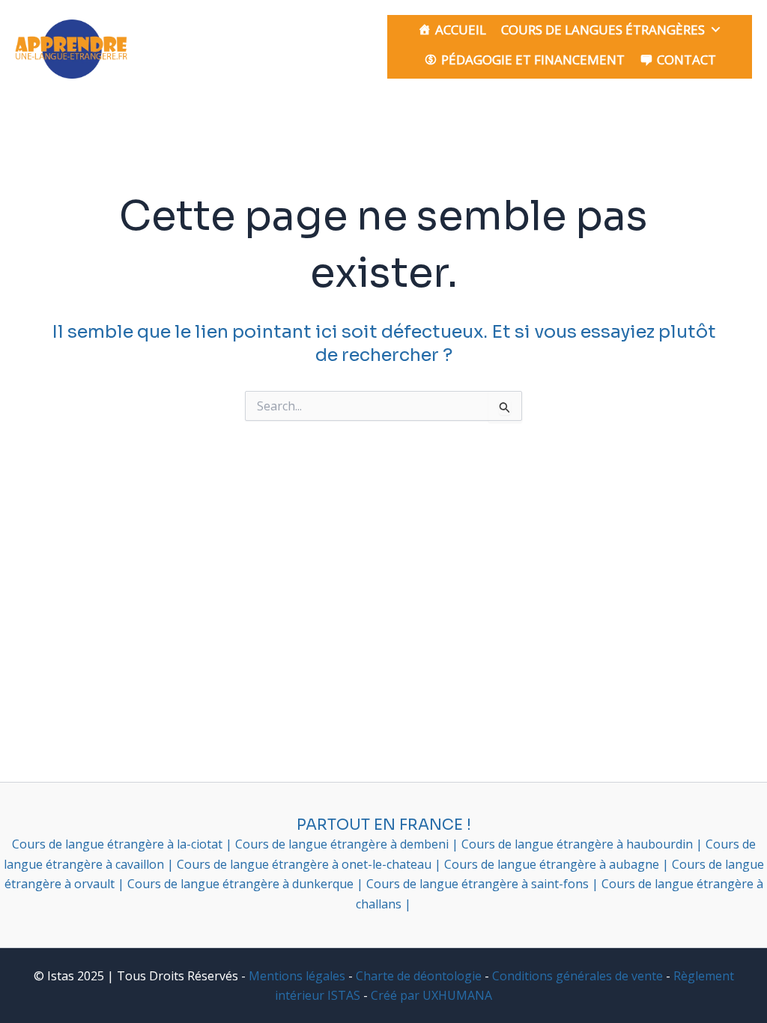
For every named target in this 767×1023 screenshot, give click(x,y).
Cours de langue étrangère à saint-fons (479, 883)
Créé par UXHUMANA (431, 995)
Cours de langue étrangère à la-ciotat (118, 844)
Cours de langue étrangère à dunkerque (242, 883)
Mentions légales (297, 976)
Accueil (460, 29)
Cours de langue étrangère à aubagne (553, 864)
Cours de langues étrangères (603, 29)
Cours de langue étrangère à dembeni (343, 844)
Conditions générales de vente (577, 976)
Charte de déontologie (419, 976)
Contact (686, 59)
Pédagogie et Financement (533, 59)
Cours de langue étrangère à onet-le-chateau (305, 864)
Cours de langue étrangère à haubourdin (578, 844)
